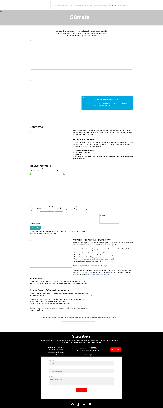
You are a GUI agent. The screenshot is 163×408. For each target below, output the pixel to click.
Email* (51, 368)
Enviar (81, 390)
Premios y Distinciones (77, 5)
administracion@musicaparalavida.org (98, 274)
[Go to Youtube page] (84, 404)
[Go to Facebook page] (72, 404)
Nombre (51, 360)
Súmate (114, 5)
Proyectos (86, 5)
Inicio (55, 5)
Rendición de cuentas (96, 5)
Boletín (125, 5)
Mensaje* (52, 376)
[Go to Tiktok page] (78, 404)
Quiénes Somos (62, 5)
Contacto (119, 5)
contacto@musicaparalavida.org (88, 350)
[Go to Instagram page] (90, 404)
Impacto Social (107, 5)
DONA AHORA (35, 227)
